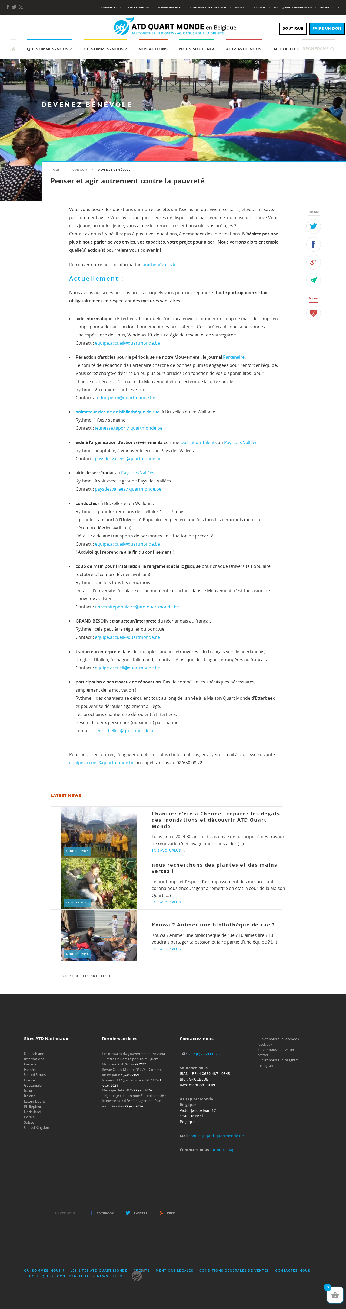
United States (35, 1074)
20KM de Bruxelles (137, 7)
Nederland (32, 1111)
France (29, 1080)
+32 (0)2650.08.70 (204, 1054)
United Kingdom (37, 1127)
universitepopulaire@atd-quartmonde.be (137, 607)
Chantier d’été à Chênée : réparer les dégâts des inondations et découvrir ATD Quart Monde (216, 820)
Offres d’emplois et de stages (208, 7)
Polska (29, 1116)
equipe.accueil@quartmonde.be (127, 343)
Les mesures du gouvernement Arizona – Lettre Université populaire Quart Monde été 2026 (133, 1059)
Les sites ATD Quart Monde (98, 1270)
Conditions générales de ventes (234, 1270)
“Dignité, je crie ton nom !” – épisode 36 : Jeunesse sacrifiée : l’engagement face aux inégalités (134, 1101)
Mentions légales (175, 1270)
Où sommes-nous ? (105, 49)
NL (339, 7)
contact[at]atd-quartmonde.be (216, 1135)
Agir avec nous (244, 49)
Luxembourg (34, 1101)
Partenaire (234, 357)
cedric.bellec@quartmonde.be (125, 731)
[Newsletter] (14, 7)
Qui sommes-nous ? (49, 49)
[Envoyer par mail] (313, 280)
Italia (28, 1090)
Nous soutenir (196, 49)
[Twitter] (313, 226)
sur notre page (223, 1149)
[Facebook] (8, 7)
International (34, 1059)
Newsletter (109, 7)
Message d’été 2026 (117, 1090)
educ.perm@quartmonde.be (126, 398)
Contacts (259, 7)
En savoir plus (169, 850)
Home (55, 169)
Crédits (142, 1270)
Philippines (33, 1106)
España (30, 1069)
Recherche (315, 49)
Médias (239, 7)
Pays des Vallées (240, 442)
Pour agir (79, 169)
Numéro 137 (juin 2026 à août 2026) (130, 1080)
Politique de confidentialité (293, 7)
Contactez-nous (292, 1270)
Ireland (29, 1095)
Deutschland (34, 1053)
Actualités (286, 49)
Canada (30, 1064)
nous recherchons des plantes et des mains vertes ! (214, 868)
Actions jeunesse (169, 7)
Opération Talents (198, 442)
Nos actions (153, 49)
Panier (324, 7)
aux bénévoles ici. (160, 265)
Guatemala (33, 1085)
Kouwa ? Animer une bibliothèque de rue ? (213, 925)
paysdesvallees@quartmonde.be (128, 459)
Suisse (29, 1122)
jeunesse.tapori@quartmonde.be (128, 428)
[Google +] (313, 262)
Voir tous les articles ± (86, 976)
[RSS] (21, 7)
